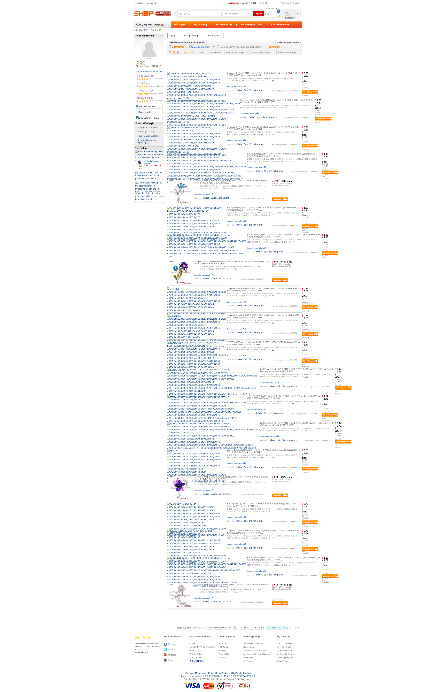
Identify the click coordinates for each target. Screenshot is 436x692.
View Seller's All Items (147, 106)
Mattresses (248, 658)
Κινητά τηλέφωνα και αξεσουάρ (147, 141)
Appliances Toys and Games (256, 654)
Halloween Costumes (253, 643)
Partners (222, 650)
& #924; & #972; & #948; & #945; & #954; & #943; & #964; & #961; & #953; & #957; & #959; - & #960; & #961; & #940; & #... (263, 505)
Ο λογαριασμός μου (271, 8)
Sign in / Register (285, 643)
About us (223, 643)
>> (273, 80)
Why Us (222, 658)
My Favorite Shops (285, 650)
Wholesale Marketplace (196, 673)
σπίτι (146, 30)
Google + (171, 660)
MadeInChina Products (219, 673)
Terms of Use (195, 658)
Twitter (170, 649)
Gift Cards (248, 661)
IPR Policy (223, 647)
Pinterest (171, 655)
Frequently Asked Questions (202, 647)
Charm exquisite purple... (152, 162)
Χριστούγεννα (146, 131)
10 (263, 627)
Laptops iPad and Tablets (255, 650)
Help (191, 650)
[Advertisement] (229, 62)
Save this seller (145, 112)
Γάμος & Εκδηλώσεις (148, 136)
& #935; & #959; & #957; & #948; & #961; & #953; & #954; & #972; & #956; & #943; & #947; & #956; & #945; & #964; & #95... (283, 155)
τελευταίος (283, 627)
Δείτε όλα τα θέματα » (253, 90)
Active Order (282, 661)
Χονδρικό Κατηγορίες (145, 123)
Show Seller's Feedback (149, 118)
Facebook (172, 644)
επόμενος (271, 627)
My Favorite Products (286, 654)
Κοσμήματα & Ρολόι (149, 127)
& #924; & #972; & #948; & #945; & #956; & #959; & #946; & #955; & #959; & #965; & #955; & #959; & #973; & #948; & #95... (231, 478)
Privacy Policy (195, 654)
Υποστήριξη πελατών (290, 3)
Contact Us (194, 643)
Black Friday (249, 647)
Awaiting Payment (285, 658)
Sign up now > (141, 652)
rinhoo (239, 90)
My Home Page (284, 647)
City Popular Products (241, 673)
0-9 (253, 676)
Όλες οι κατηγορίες (150, 24)
